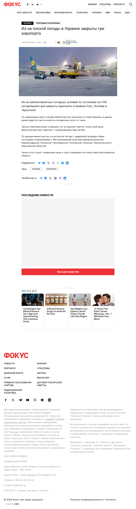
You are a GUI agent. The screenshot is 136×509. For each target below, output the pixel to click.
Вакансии (43, 377)
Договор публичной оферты (49, 384)
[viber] (35, 400)
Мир (108, 12)
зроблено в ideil (12, 504)
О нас (7, 377)
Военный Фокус (63, 12)
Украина (97, 12)
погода (36, 169)
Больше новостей (68, 271)
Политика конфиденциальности (87, 499)
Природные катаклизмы (48, 23)
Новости (9, 363)
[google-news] (42, 400)
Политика (82, 12)
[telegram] (20, 400)
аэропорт (52, 169)
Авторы (41, 373)
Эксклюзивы (43, 12)
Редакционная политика (13, 391)
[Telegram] (37, 4)
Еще (127, 12)
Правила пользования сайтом (17, 384)
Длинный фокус (14, 373)
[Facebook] (27, 4)
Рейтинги (119, 4)
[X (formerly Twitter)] (32, 4)
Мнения (92, 4)
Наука (117, 12)
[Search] (130, 4)
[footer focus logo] (16, 355)
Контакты (111, 499)
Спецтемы (105, 4)
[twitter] (13, 400)
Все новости (24, 12)
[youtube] (28, 400)
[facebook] (6, 400)
